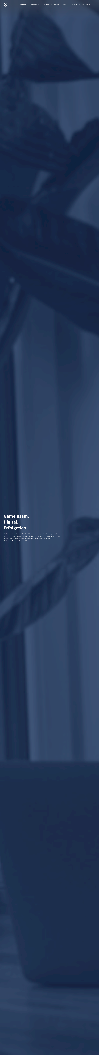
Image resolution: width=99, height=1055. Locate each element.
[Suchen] (94, 4)
